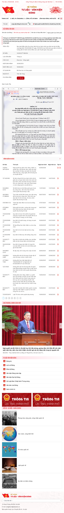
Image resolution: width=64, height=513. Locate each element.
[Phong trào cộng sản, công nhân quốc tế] (9, 418)
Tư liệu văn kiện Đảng (9, 358)
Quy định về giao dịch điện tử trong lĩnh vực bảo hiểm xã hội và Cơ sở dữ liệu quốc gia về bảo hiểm (24, 246)
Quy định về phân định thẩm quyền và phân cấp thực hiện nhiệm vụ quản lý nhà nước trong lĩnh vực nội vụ (25, 289)
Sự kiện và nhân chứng (25, 481)
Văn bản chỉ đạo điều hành (38, 32)
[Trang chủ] (8, 10)
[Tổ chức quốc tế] (9, 449)
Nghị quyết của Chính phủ (54, 32)
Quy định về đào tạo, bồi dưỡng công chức (24, 234)
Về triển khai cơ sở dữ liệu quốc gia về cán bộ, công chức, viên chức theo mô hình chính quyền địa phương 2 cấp (24, 189)
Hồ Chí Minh (59, 2)
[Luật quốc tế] (9, 465)
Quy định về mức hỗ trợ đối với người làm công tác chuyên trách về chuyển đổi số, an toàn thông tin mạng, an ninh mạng (25, 215)
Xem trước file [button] (6, 84)
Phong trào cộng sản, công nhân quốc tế (31, 418)
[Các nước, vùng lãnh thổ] (9, 433)
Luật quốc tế (22, 465)
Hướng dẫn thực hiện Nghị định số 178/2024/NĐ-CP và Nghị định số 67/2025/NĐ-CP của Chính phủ (22, 262)
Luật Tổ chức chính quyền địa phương (23, 294)
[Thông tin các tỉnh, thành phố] (16, 400)
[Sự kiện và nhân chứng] (9, 481)
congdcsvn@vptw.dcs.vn (13, 506)
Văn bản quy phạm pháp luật (22, 32)
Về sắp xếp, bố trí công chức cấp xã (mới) (24, 250)
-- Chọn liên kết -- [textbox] (8, 500)
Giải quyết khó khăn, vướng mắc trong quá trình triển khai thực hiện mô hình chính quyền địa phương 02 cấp (24, 209)
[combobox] (32, 500)
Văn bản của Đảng (7, 32)
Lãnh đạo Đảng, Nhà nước (47, 18)
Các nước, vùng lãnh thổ (25, 434)
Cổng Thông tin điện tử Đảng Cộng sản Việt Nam (39, 2)
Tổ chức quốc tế (23, 449)
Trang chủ (5, 18)
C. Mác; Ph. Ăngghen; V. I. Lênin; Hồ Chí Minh (24, 18)
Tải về (21, 78)
